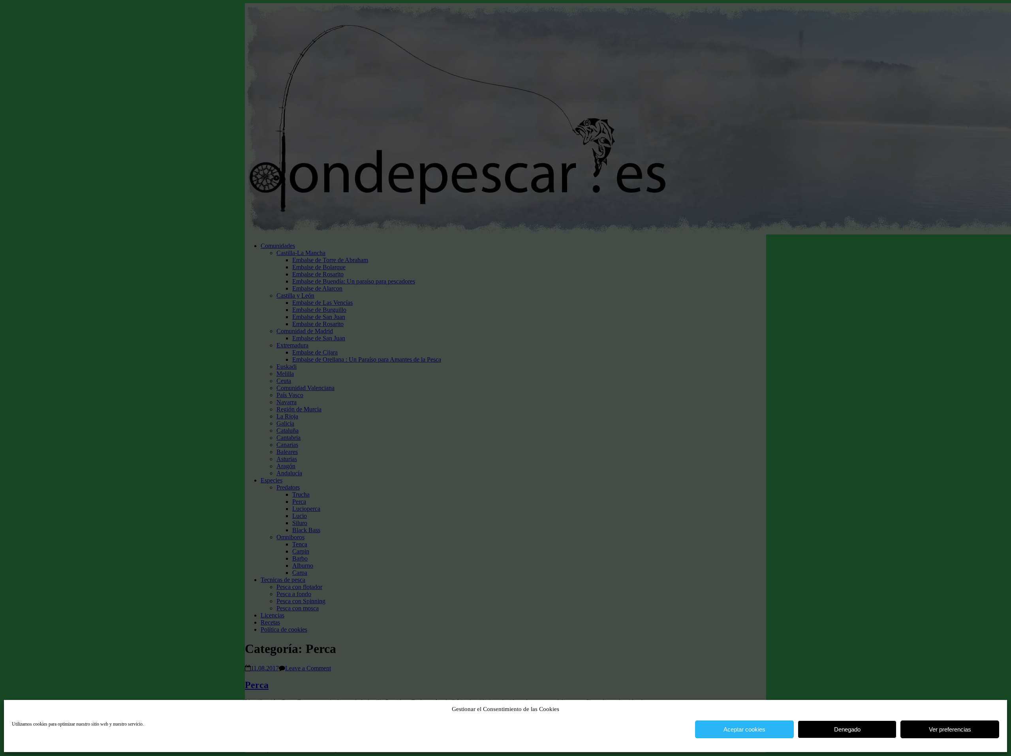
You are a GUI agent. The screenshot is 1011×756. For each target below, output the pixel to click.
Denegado (847, 729)
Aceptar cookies (744, 729)
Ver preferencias (950, 729)
